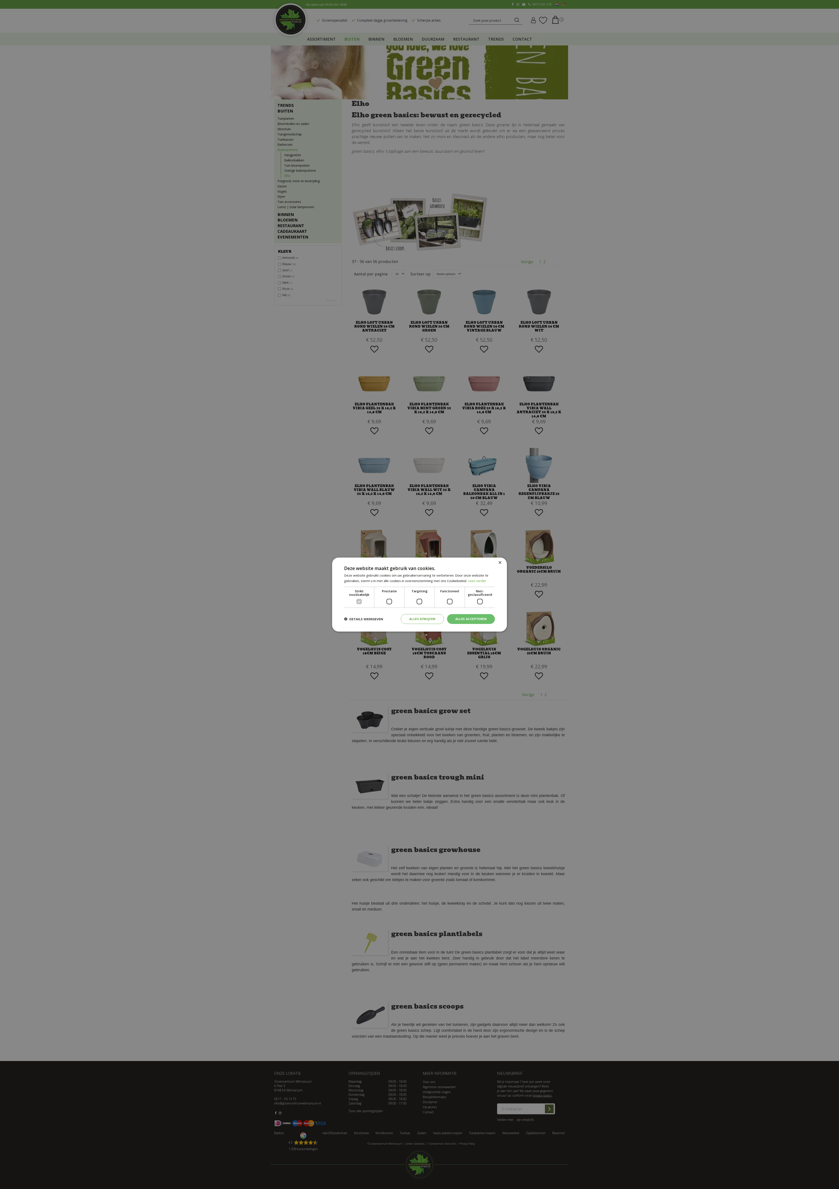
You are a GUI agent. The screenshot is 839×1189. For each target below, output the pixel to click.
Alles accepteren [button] (471, 619)
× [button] (499, 562)
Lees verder (477, 581)
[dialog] (419, 595)
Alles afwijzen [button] (422, 619)
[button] (363, 619)
